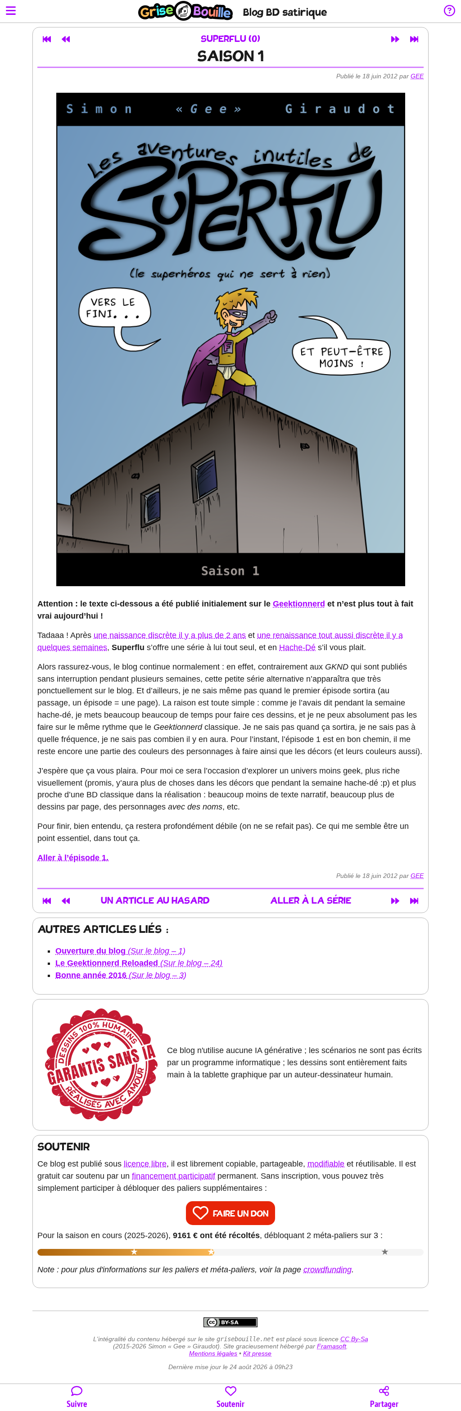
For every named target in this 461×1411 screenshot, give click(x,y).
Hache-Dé (297, 647)
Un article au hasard (155, 901)
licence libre (145, 1163)
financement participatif (173, 1175)
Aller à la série (310, 901)
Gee (417, 76)
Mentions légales (213, 1353)
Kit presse (257, 1353)
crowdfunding (327, 1269)
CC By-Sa (354, 1339)
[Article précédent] (66, 39)
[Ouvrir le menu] (11, 11)
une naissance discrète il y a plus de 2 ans (170, 635)
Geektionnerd (299, 603)
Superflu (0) (230, 39)
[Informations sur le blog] (449, 11)
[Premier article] (47, 39)
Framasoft (331, 1346)
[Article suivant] (395, 39)
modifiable (325, 1163)
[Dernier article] (414, 39)
